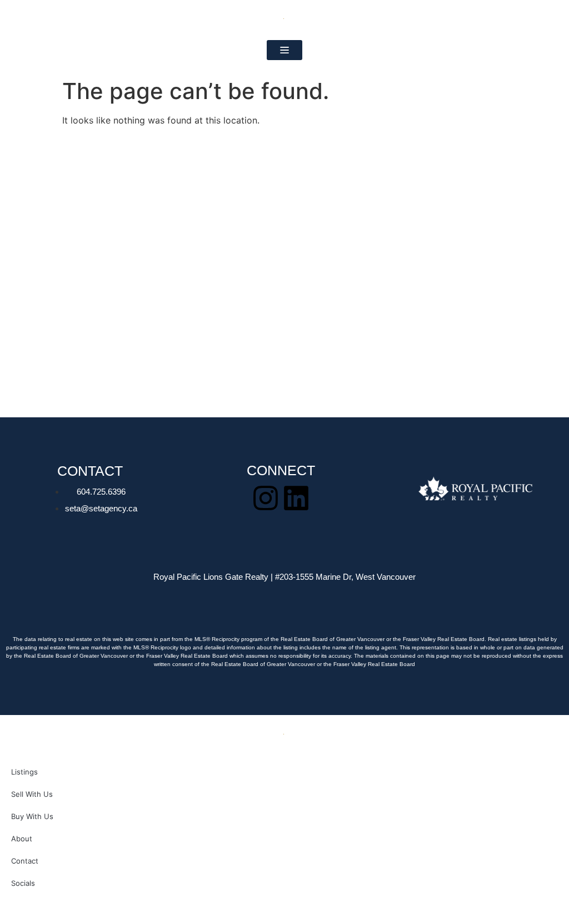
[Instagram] (265, 498)
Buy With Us (32, 816)
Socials (23, 883)
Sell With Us (32, 794)
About (21, 838)
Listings (24, 771)
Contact (24, 860)
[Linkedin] (296, 498)
